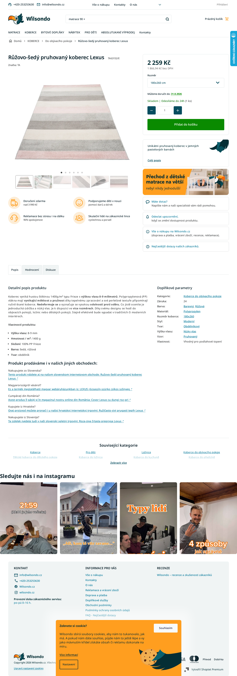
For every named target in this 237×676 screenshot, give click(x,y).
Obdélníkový (192, 326)
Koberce (35, 452)
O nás (133, 4)
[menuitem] (14, 32)
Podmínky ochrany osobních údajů (107, 610)
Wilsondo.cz (27, 586)
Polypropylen (192, 311)
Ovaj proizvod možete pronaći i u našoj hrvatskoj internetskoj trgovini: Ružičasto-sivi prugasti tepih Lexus (77, 410)
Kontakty (119, 4)
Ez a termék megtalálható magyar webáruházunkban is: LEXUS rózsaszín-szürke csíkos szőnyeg (70, 389)
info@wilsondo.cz (30, 575)
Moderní (189, 321)
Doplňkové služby (96, 600)
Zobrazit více (118, 462)
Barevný (189, 306)
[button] (61, 172)
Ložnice (146, 452)
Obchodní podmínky (98, 605)
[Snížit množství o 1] (151, 110)
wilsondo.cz (26, 592)
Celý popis (154, 160)
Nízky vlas (190, 331)
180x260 (189, 316)
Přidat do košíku (185, 124)
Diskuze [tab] (51, 269)
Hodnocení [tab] (32, 269)
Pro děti (91, 452)
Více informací (69, 655)
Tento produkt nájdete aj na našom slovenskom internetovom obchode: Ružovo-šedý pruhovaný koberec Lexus (75, 376)
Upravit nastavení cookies (28, 668)
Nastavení (69, 664)
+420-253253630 (29, 581)
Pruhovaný (190, 336)
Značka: (14, 65)
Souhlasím (165, 628)
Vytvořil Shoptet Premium (207, 669)
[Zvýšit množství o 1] (178, 110)
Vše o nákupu (101, 4)
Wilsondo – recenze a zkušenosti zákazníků (184, 575)
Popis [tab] (14, 269)
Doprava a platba (96, 595)
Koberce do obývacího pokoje (202, 296)
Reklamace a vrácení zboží (102, 590)
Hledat (167, 19)
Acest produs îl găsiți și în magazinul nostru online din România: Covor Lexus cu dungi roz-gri (69, 400)
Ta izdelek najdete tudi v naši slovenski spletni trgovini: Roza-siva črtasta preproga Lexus (66, 421)
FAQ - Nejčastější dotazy (100, 615)
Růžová (199, 306)
